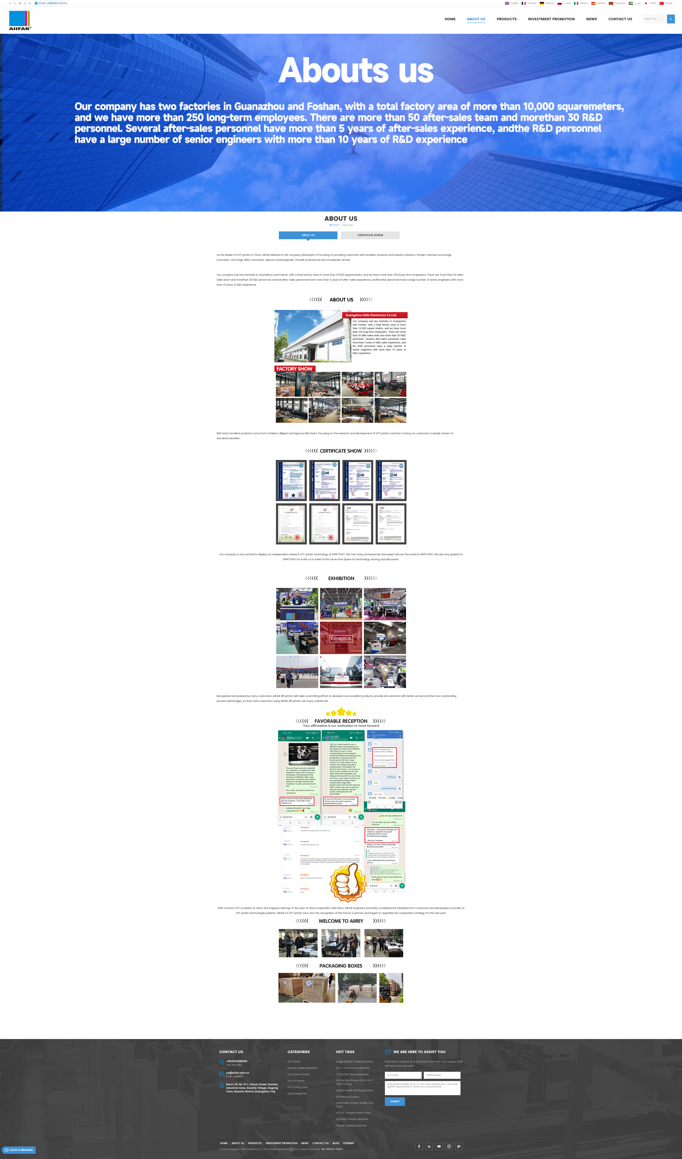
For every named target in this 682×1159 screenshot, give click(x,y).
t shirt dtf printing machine (352, 1074)
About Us (476, 19)
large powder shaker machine (354, 1062)
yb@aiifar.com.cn (57, 3)
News (591, 19)
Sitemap (348, 1143)
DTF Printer (294, 1062)
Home (450, 19)
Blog (336, 1143)
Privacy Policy (334, 1149)
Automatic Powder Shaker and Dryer (355, 1104)
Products (507, 19)
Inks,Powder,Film (297, 1094)
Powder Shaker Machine (302, 1068)
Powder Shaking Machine (351, 1126)
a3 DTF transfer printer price (353, 1113)
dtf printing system (347, 1097)
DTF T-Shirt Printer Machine (352, 1068)
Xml (323, 1149)
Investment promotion (551, 19)
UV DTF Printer (296, 1081)
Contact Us (620, 19)
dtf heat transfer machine (352, 1119)
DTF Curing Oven (298, 1087)
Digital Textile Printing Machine (354, 1090)
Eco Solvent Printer (299, 1074)
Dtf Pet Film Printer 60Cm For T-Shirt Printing (355, 1082)
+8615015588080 (236, 1061)
